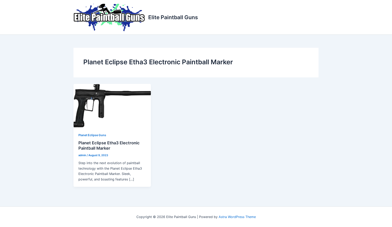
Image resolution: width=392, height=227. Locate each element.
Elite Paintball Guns (173, 17)
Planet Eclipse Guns (92, 135)
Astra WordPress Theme (237, 217)
